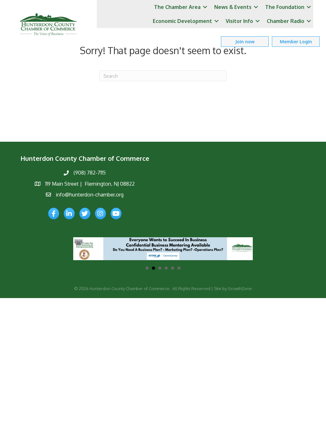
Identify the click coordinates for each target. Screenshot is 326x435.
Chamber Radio (285, 21)
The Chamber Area (177, 7)
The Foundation (284, 7)
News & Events (233, 7)
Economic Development (182, 21)
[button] (245, 41)
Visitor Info (239, 21)
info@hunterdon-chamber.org (90, 194)
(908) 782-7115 (90, 172)
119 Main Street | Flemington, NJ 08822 (90, 184)
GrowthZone (240, 288)
